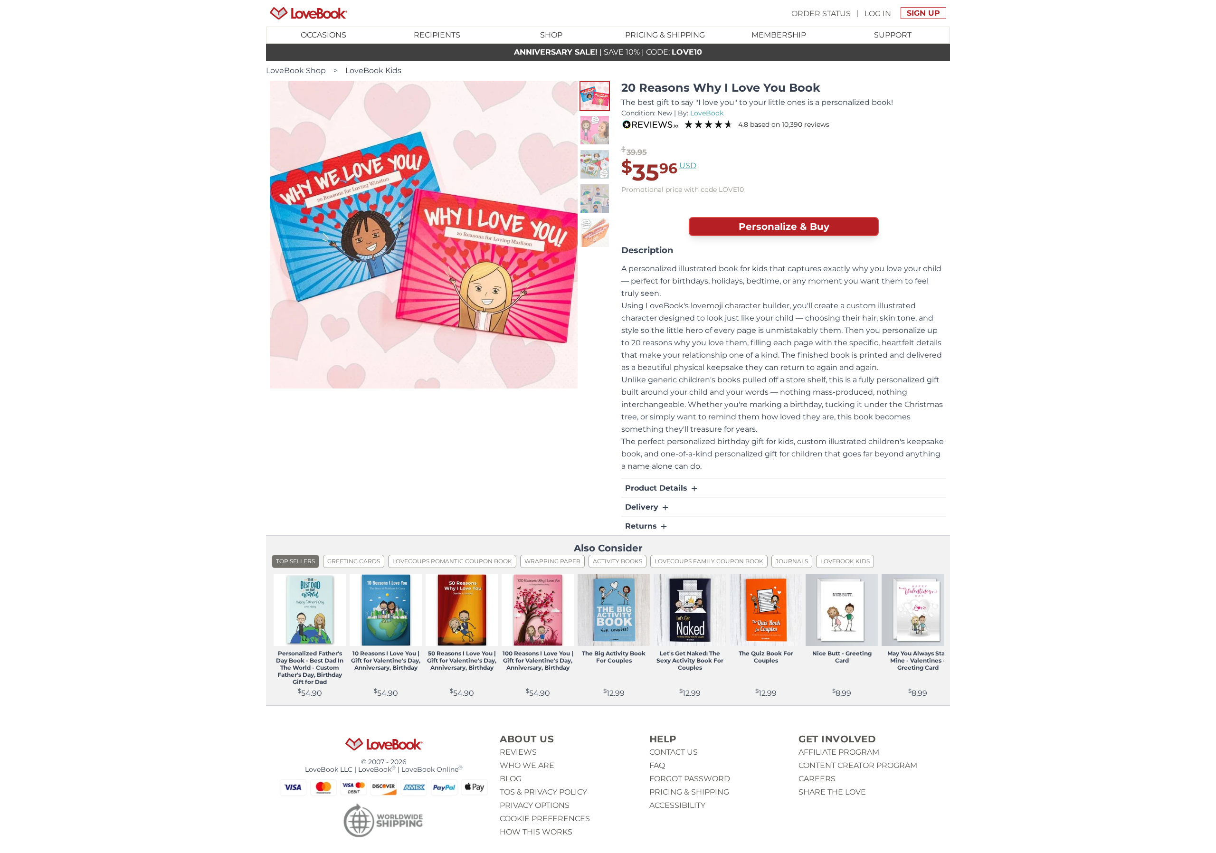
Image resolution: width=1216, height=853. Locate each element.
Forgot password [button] (689, 778)
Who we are (527, 765)
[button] (595, 96)
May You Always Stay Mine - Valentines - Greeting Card (917, 660)
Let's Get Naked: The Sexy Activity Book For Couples (689, 660)
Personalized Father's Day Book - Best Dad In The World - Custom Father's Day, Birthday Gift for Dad (309, 667)
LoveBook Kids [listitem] (845, 561)
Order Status (821, 13)
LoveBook (706, 113)
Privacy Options (535, 805)
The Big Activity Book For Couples (614, 657)
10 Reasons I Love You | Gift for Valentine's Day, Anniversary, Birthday (385, 660)
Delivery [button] (643, 507)
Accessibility (677, 805)
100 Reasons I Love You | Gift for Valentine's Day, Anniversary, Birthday (538, 660)
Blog (511, 778)
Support (893, 34)
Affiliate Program (838, 752)
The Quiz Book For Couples (766, 657)
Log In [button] (877, 13)
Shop (551, 34)
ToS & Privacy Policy (543, 791)
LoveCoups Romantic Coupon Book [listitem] (452, 561)
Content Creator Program (857, 765)
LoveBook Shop (296, 70)
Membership (778, 34)
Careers (817, 778)
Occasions (323, 34)
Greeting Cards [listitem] (353, 561)
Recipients (437, 34)
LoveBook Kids (373, 70)
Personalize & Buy (784, 226)
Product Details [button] (657, 488)
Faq (657, 765)
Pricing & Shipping (665, 34)
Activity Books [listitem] (617, 561)
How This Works (536, 831)
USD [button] (687, 165)
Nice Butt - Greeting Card (842, 657)
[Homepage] (308, 13)
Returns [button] (642, 526)
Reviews (518, 752)
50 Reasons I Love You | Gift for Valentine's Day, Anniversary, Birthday (461, 660)
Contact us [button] (673, 752)
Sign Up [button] (923, 13)
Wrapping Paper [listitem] (552, 561)
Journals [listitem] (792, 561)
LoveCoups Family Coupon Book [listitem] (709, 561)
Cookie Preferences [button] (545, 818)
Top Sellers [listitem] (295, 561)
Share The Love (832, 791)
